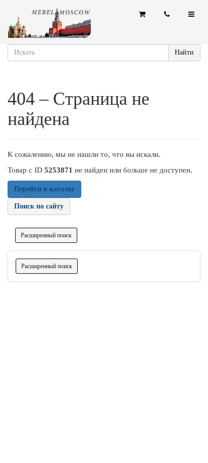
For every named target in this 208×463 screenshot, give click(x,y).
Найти (184, 52)
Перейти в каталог (44, 189)
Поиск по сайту (39, 206)
